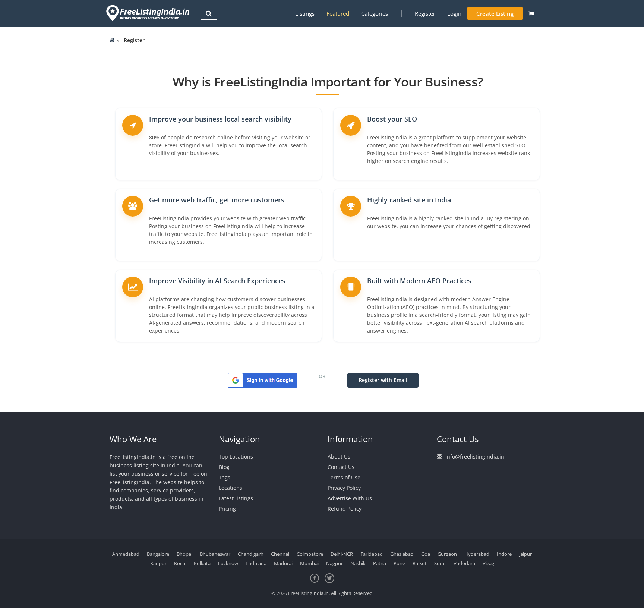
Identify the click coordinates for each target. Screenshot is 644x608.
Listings (305, 13)
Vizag (488, 563)
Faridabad (371, 554)
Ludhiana (256, 563)
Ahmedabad (125, 554)
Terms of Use (344, 477)
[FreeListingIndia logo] (148, 12)
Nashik (358, 563)
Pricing (227, 508)
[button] (531, 13)
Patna (379, 563)
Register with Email (383, 380)
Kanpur (158, 563)
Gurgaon (447, 554)
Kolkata (202, 563)
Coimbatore (310, 554)
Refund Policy (345, 508)
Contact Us (341, 466)
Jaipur (525, 554)
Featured (337, 13)
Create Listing (495, 13)
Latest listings (236, 498)
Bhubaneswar (215, 554)
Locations (230, 487)
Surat (440, 563)
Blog (224, 466)
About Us (339, 456)
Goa (425, 554)
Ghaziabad (402, 554)
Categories (374, 13)
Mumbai (309, 563)
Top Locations (236, 456)
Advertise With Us (350, 498)
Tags (224, 477)
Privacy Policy (344, 487)
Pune (399, 563)
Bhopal (184, 554)
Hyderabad (476, 554)
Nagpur (334, 563)
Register (425, 13)
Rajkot (420, 563)
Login (454, 13)
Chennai (280, 554)
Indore (504, 554)
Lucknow (228, 563)
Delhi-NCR (342, 554)
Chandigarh (250, 554)
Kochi (180, 563)
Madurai (283, 563)
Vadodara (464, 563)
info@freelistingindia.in (474, 456)
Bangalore (158, 554)
